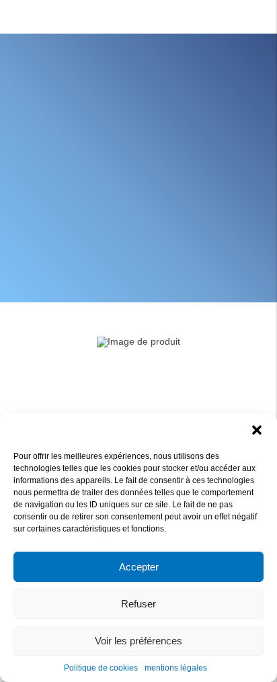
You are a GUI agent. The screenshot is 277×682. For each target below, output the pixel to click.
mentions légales (176, 668)
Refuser (138, 603)
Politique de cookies (101, 668)
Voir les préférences (138, 640)
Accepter (139, 566)
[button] (257, 430)
